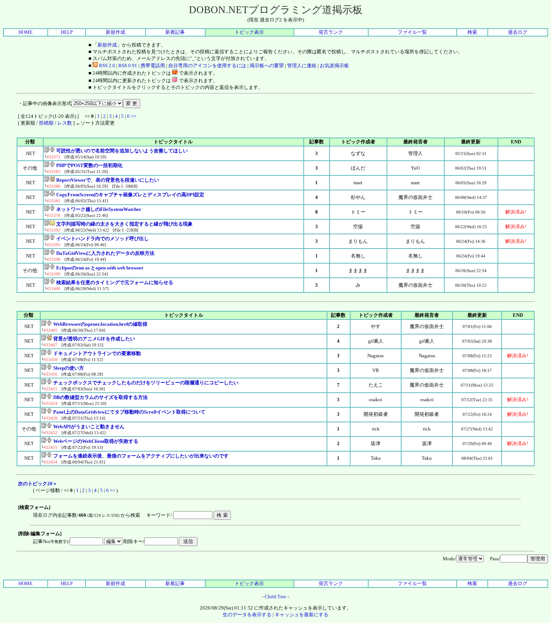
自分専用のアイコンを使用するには (207, 65)
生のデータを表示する (247, 614)
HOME (25, 32)
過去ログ (517, 32)
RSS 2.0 (106, 65)
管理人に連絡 (301, 65)
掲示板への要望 (267, 65)
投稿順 (46, 123)
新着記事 (175, 32)
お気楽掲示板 (334, 65)
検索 (472, 32)
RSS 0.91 (127, 65)
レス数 (64, 123)
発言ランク (331, 32)
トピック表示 (249, 32)
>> (133, 116)
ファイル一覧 (412, 32)
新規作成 (115, 32)
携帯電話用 (153, 65)
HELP (67, 32)
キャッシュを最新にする (301, 614)
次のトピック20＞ (37, 483)
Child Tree (275, 596)
